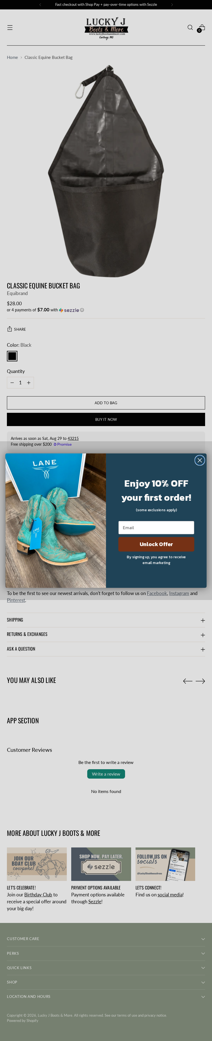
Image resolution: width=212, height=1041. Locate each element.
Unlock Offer (156, 544)
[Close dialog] (200, 460)
